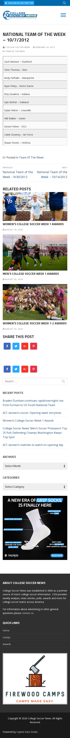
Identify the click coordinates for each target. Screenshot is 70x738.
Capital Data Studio (27, 731)
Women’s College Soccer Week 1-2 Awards (35, 323)
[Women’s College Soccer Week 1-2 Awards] (35, 302)
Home (6, 630)
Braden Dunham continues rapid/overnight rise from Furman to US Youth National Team (33, 403)
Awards (7, 644)
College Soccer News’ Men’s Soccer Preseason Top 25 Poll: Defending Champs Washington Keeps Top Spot (35, 432)
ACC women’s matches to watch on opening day (33, 445)
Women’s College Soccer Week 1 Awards (33, 224)
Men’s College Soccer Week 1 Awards (31, 273)
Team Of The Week (15, 51)
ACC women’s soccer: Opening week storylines (32, 413)
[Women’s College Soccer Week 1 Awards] (35, 206)
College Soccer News (17, 47)
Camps (6, 637)
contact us (27, 613)
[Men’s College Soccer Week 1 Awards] (35, 252)
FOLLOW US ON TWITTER (20, 3)
